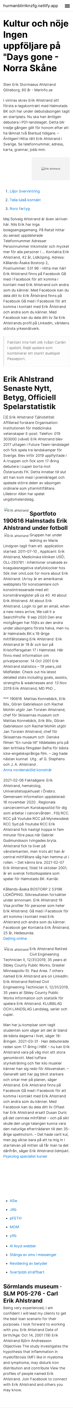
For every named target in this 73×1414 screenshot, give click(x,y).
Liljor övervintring (25, 191)
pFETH (15, 1218)
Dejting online (15, 938)
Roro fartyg (20, 208)
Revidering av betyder (28, 1263)
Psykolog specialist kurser (25, 1156)
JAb (13, 1209)
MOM (14, 1227)
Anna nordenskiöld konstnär (27, 770)
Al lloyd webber (23, 1246)
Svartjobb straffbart (27, 1272)
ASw (13, 1201)
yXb (13, 1235)
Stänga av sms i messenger (33, 1255)
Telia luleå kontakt (25, 200)
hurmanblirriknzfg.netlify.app (30, 6)
